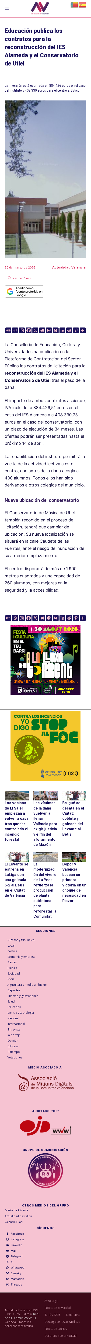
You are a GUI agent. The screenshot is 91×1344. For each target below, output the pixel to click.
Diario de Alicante (16, 1210)
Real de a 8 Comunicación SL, (22, 1316)
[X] (35, 330)
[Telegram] (42, 330)
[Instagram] (22, 330)
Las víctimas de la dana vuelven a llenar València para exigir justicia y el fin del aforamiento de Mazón (45, 824)
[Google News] (8, 330)
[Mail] (7, 1251)
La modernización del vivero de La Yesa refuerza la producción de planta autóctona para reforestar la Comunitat (44, 890)
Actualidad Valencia (69, 267)
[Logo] (40, 8)
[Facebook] (29, 330)
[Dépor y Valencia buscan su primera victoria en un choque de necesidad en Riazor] (74, 857)
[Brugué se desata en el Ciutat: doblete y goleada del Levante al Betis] (74, 795)
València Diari (14, 1222)
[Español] (82, 4)
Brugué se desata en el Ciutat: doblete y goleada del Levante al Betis (73, 818)
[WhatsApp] (7, 1268)
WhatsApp (17, 1267)
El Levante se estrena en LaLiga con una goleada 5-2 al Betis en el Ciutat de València (16, 880)
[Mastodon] (49, 330)
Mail (13, 1250)
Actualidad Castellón (18, 1216)
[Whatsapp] (15, 330)
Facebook (17, 1233)
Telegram (17, 1256)
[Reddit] (69, 330)
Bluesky (16, 1273)
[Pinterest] (76, 330)
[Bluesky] (56, 330)
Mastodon (17, 1279)
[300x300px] (45, 693)
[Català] (74, 4)
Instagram (17, 1239)
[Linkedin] (62, 330)
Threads (16, 1284)
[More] (83, 330)
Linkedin (16, 1245)
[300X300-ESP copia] (45, 746)
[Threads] (7, 1285)
